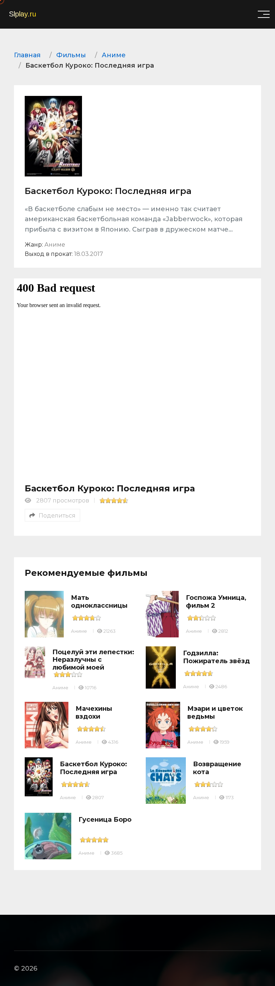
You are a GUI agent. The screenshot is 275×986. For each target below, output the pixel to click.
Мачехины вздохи (94, 712)
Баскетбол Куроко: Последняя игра (93, 768)
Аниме (79, 631)
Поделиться (57, 515)
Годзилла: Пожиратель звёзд (216, 657)
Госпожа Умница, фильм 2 (216, 601)
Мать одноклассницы (99, 601)
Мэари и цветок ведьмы (215, 712)
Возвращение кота (217, 768)
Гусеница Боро (104, 820)
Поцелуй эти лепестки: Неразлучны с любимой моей (93, 659)
